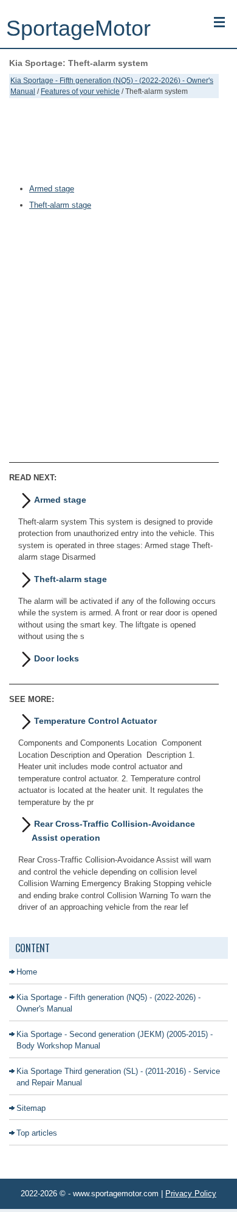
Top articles (36, 1132)
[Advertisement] (114, 140)
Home (26, 971)
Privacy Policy (190, 1193)
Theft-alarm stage (60, 205)
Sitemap (31, 1108)
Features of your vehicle (80, 91)
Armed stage (51, 188)
